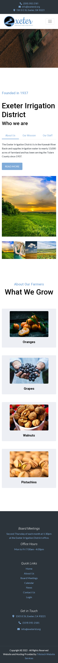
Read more (12, 166)
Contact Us (29, 592)
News (29, 587)
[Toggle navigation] (50, 21)
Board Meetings (29, 578)
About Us (10, 135)
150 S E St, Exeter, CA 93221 (30, 10)
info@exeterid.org (31, 7)
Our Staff (48, 135)
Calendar (29, 582)
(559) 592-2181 (31, 3)
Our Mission (29, 135)
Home (29, 568)
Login (29, 597)
